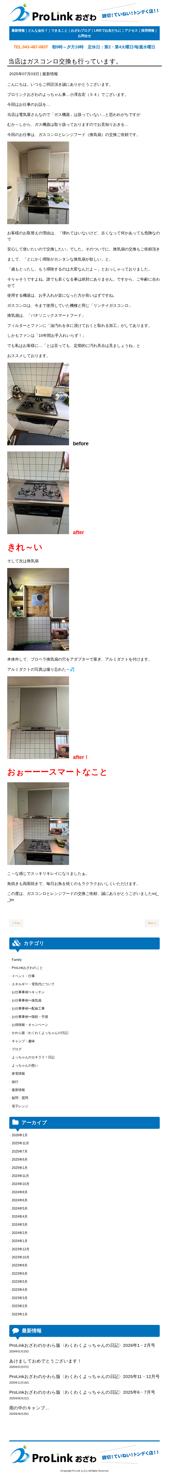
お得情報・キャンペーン (30, 1025)
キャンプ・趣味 (23, 1041)
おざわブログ (81, 30)
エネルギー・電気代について (33, 984)
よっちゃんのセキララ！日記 (33, 1057)
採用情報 (147, 30)
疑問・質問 (20, 1098)
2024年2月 (20, 1233)
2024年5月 (20, 1208)
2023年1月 (20, 1314)
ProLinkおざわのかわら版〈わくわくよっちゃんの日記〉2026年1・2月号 (82, 1345)
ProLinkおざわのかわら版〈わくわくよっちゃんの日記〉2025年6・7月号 (82, 1392)
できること (59, 30)
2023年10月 (20, 1257)
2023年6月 (20, 1273)
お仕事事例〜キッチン (28, 992)
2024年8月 (20, 1192)
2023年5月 (20, 1281)
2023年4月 (20, 1289)
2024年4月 (20, 1216)
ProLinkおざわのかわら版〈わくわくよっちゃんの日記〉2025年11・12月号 (84, 1376)
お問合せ (84, 36)
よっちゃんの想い (25, 1065)
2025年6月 (20, 1159)
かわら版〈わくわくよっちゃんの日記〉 (41, 1033)
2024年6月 (20, 1200)
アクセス (131, 30)
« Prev (16, 923)
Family (17, 959)
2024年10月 (20, 1184)
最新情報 (18, 30)
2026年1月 (20, 1135)
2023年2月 (20, 1306)
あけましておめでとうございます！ (45, 1361)
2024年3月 (20, 1224)
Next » (152, 923)
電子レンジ (20, 1106)
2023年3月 (20, 1298)
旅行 (15, 1082)
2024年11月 (20, 1176)
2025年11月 (20, 1143)
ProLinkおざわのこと (27, 967)
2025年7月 (20, 1151)
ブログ (17, 1049)
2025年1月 (20, 1168)
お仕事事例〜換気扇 (26, 1000)
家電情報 (18, 1073)
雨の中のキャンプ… (29, 1407)
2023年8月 (20, 1265)
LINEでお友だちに (107, 30)
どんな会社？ (38, 30)
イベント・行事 (23, 976)
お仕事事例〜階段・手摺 (30, 1016)
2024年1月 (20, 1241)
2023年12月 (20, 1249)
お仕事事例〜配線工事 (28, 1008)
